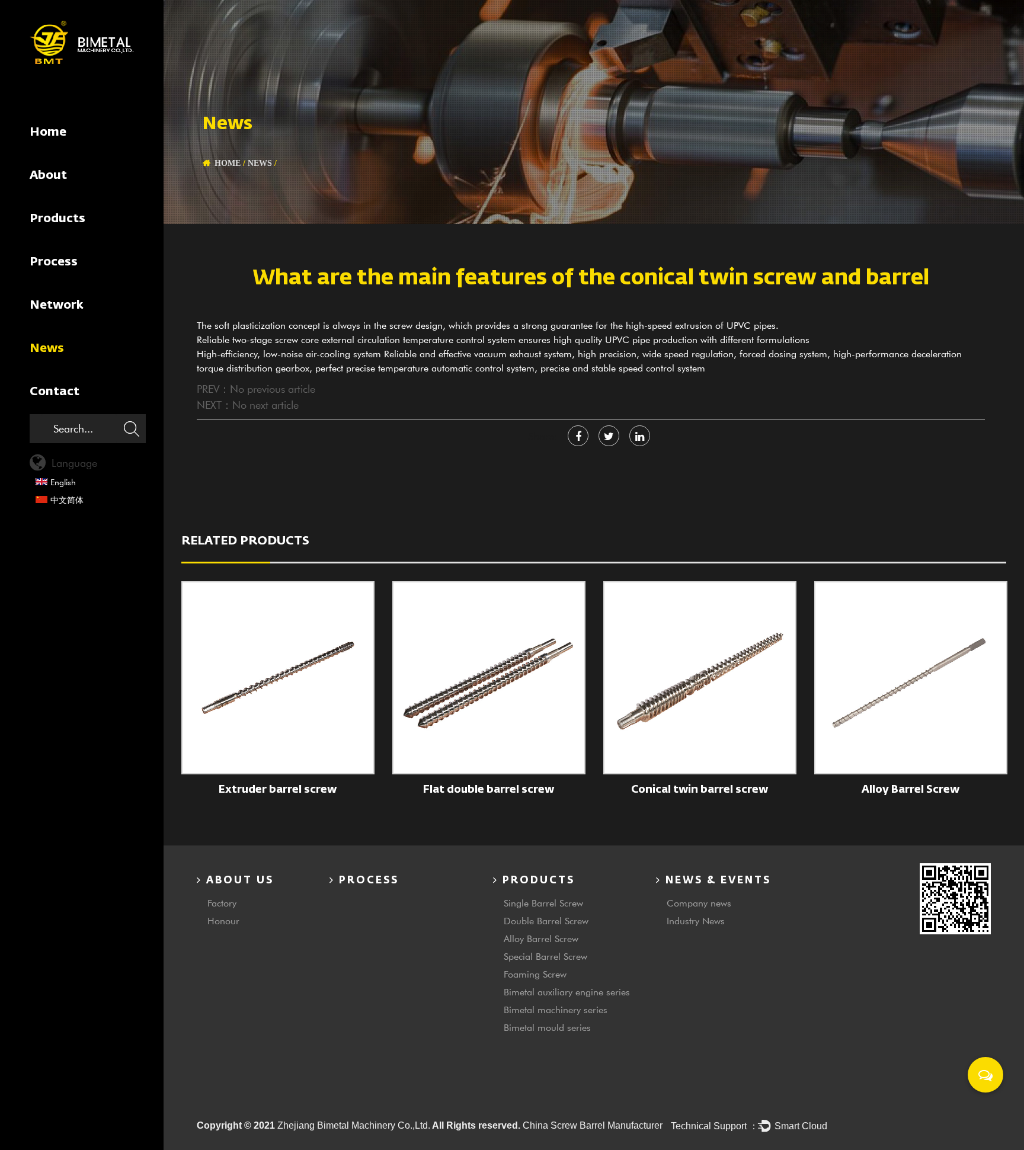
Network (57, 305)
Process (54, 262)
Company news (699, 902)
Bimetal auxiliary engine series (567, 991)
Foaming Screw (535, 974)
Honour (223, 920)
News (47, 348)
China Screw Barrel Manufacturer (593, 1125)
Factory (221, 902)
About (48, 175)
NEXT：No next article (248, 405)
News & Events (716, 881)
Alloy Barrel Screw (541, 938)
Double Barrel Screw (546, 920)
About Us (238, 881)
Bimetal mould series (547, 1027)
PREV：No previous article (256, 389)
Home (48, 132)
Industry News (696, 920)
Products (57, 219)
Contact (54, 392)
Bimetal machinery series (555, 1009)
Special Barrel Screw (545, 956)
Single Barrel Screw (543, 902)
